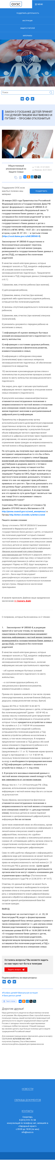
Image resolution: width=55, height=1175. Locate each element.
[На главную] (16, 4)
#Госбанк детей (9, 993)
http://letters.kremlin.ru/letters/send (27, 515)
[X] (35, 176)
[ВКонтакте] (24, 176)
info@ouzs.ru (27, 1132)
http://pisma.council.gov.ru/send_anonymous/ (24, 511)
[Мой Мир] (32, 176)
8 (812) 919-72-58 (27, 1120)
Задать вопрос (15, 969)
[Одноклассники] (28, 176)
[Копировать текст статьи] (15, 177)
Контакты (27, 1111)
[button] (39, 4)
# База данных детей (11, 995)
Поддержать (41, 191)
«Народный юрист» (27, 1126)
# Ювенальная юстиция (26, 993)
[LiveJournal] (39, 176)
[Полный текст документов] (20, 177)
